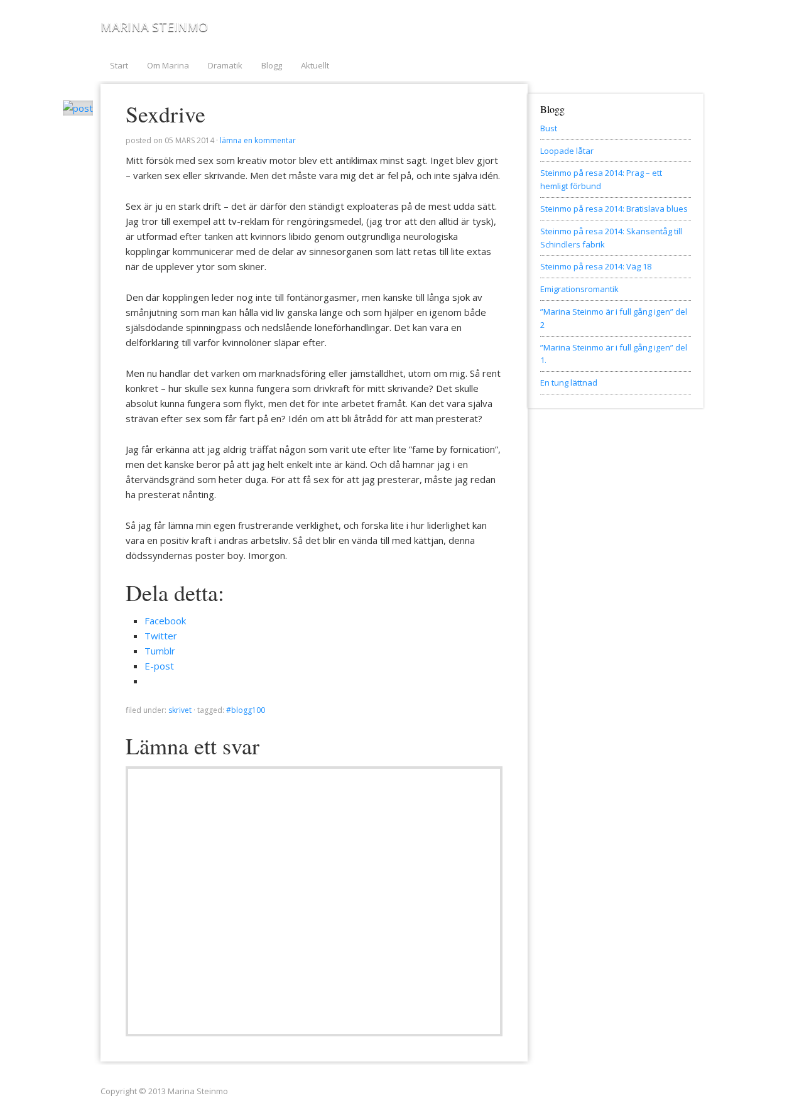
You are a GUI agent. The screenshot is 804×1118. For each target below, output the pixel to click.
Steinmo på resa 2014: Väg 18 (595, 266)
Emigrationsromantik (579, 289)
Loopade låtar (567, 150)
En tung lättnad (568, 382)
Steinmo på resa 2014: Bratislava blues (614, 208)
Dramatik (225, 65)
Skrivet (180, 710)
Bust (548, 128)
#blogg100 (245, 710)
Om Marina (168, 65)
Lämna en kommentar (258, 140)
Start (119, 65)
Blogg (271, 65)
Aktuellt (315, 65)
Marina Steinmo (154, 26)
